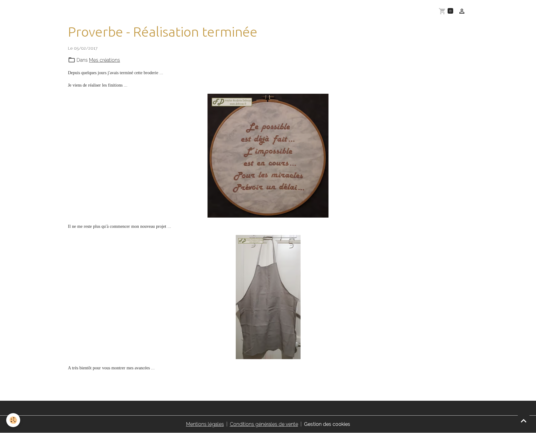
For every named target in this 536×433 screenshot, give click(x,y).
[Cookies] (13, 420)
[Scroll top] (523, 420)
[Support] (268, 297)
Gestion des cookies (327, 424)
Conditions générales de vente (264, 424)
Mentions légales (205, 424)
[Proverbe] (268, 156)
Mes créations (104, 60)
